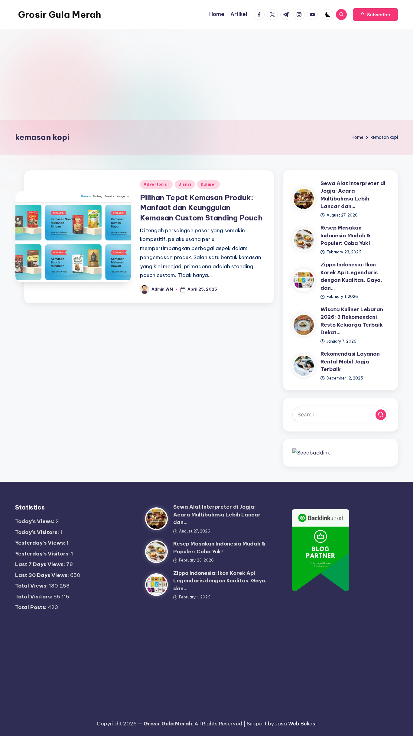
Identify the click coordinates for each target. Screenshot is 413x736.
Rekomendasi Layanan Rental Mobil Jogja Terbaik (350, 361)
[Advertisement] (206, 74)
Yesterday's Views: (41, 542)
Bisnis (184, 184)
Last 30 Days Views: (42, 575)
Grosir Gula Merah (59, 14)
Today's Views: (35, 521)
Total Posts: (31, 607)
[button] (375, 14)
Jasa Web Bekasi (296, 723)
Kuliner (208, 184)
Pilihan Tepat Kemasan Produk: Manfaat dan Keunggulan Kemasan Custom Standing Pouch (201, 207)
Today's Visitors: (37, 532)
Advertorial (156, 184)
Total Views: (32, 585)
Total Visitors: (34, 596)
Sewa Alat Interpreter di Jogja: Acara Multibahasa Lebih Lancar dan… (217, 514)
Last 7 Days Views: (40, 564)
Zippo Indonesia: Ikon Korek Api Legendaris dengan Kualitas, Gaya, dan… (220, 581)
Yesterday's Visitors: (43, 553)
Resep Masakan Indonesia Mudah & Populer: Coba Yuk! (345, 235)
